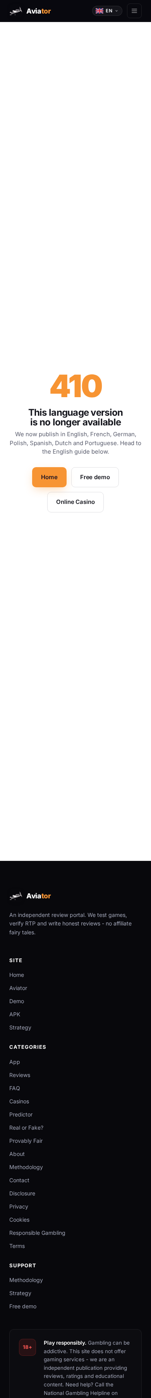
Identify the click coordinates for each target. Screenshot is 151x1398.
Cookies (19, 1219)
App (14, 1061)
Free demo (95, 477)
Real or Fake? (26, 1127)
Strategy (20, 1027)
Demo (16, 1001)
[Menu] (134, 10)
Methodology (26, 1167)
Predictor (21, 1114)
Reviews (19, 1075)
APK (14, 1014)
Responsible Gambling (37, 1232)
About (17, 1153)
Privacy (18, 1206)
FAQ (14, 1088)
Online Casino (75, 501)
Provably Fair (26, 1140)
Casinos (19, 1101)
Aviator (18, 988)
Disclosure (22, 1193)
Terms (17, 1246)
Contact (19, 1180)
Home (49, 477)
